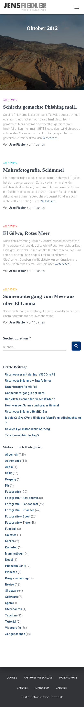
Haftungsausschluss (38, 677)
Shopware (12, 590)
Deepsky (10, 479)
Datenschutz (68, 677)
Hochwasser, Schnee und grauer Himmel (32, 405)
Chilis (8, 473)
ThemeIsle (56, 697)
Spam (9, 603)
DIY (7, 485)
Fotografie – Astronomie (22, 497)
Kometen (11, 547)
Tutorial (10, 621)
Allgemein (10, 100)
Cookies (12, 677)
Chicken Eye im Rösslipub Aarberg (27, 429)
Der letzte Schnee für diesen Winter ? (30, 399)
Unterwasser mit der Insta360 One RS (30, 374)
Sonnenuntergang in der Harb (24, 393)
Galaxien (11, 535)
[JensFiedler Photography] (27, 7)
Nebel (9, 559)
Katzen (10, 541)
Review (9, 584)
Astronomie (13, 460)
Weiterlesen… (51, 138)
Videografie (13, 627)
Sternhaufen (13, 609)
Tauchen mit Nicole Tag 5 (22, 435)
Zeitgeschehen (15, 634)
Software (11, 596)
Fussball (11, 528)
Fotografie (12, 491)
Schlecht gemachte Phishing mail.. (40, 107)
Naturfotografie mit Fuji (21, 386)
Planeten (11, 572)
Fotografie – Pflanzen (19, 510)
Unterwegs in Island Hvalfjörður (26, 411)
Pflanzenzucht (15, 565)
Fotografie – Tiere (17, 522)
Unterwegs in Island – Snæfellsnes (28, 380)
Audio (9, 467)
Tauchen (11, 615)
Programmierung (16, 578)
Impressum (42, 687)
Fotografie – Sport (17, 516)
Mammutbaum (14, 553)
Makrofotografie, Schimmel (33, 170)
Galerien (22, 687)
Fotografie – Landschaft (21, 504)
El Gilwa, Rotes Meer (26, 233)
